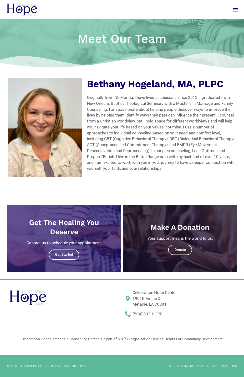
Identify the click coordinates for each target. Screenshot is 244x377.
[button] (235, 10)
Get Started (64, 254)
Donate (180, 250)
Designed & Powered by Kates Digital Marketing (201, 366)
